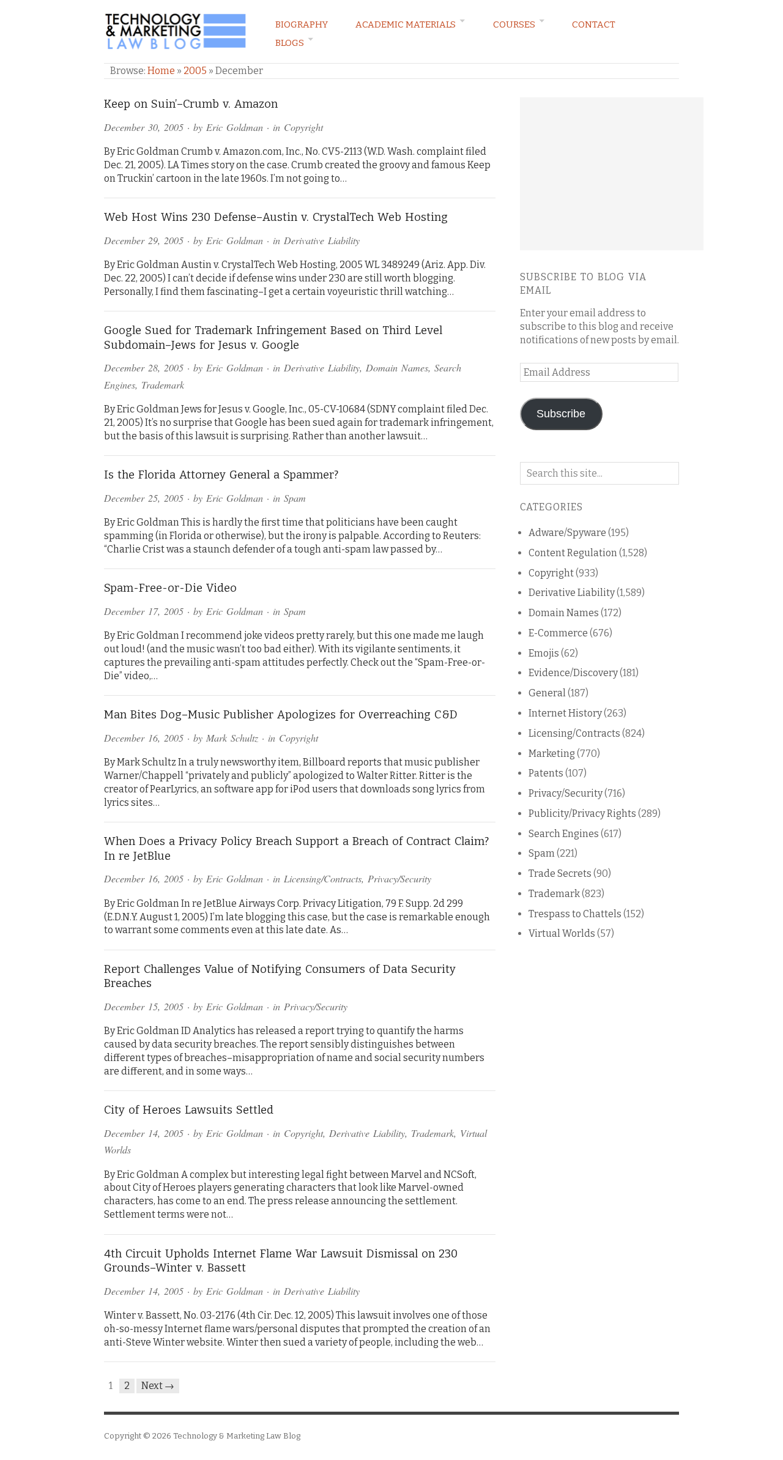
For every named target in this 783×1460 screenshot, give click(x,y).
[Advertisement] (611, 173)
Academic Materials (405, 24)
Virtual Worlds (562, 933)
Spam (295, 497)
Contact (593, 24)
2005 (195, 70)
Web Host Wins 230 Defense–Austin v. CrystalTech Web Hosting (276, 217)
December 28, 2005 (144, 367)
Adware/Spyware (567, 532)
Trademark (162, 384)
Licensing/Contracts (323, 878)
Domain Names (397, 367)
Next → (157, 1385)
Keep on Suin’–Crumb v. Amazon (191, 104)
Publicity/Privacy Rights (582, 813)
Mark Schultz (232, 737)
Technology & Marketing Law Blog (236, 1435)
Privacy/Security (399, 878)
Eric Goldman (234, 127)
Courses (514, 24)
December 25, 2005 (144, 497)
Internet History (565, 713)
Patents (546, 773)
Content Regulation (573, 553)
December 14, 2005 (144, 1133)
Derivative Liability (322, 240)
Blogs (289, 42)
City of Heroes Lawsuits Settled (188, 1110)
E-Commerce (558, 633)
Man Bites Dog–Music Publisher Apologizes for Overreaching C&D (281, 714)
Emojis (544, 653)
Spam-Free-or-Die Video (170, 588)
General (547, 693)
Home (161, 70)
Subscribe (560, 414)
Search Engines (564, 834)
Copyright (303, 127)
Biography (301, 24)
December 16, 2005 (144, 737)
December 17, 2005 (144, 611)
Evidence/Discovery (573, 673)
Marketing (552, 753)
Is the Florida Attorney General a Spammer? (221, 475)
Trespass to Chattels (575, 914)
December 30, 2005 (144, 127)
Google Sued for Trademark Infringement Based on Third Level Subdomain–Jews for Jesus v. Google (273, 338)
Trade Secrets (560, 873)
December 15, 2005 (144, 1006)
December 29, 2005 (144, 240)
